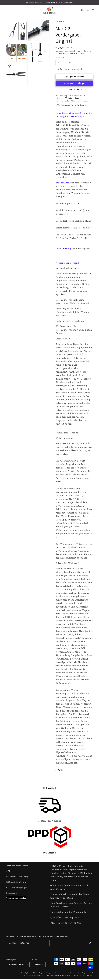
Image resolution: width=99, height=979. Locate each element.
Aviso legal (66, 975)
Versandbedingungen (16, 887)
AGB (8, 871)
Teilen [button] (61, 770)
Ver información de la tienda (71, 105)
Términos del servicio (34, 975)
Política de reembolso (63, 973)
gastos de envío (84, 51)
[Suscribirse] (46, 943)
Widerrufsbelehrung (16, 882)
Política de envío (52, 975)
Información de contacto (83, 975)
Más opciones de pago (74, 89)
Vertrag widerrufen (16, 898)
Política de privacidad (84, 973)
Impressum (11, 893)
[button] (5, 10)
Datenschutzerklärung (17, 876)
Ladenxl (30, 973)
